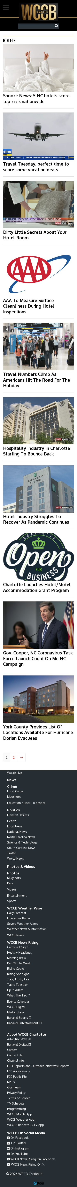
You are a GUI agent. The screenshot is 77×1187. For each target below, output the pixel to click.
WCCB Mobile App (19, 1114)
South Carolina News (21, 847)
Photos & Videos (21, 866)
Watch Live (14, 772)
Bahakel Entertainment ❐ (24, 1023)
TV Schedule (15, 1103)
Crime (12, 786)
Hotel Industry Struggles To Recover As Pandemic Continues (36, 519)
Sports (11, 901)
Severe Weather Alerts (22, 923)
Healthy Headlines (19, 952)
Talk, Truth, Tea (18, 979)
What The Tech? (18, 995)
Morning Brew (16, 958)
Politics (13, 810)
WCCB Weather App (20, 1119)
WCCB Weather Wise (24, 908)
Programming (16, 1109)
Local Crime (15, 791)
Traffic (11, 853)
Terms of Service (18, 1098)
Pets (10, 883)
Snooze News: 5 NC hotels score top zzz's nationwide (36, 98)
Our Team (14, 1087)
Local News (15, 826)
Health (11, 821)
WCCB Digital (16, 1007)
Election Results (18, 814)
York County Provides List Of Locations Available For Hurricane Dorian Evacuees (38, 732)
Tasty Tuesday (17, 984)
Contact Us (14, 1055)
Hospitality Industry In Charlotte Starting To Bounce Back (36, 450)
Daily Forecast (16, 913)
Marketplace (15, 1012)
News (11, 780)
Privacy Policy (16, 1092)
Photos (13, 873)
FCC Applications (18, 1071)
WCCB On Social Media (26, 1133)
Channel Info (15, 1060)
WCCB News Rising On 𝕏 (27, 1164)
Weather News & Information (27, 929)
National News (17, 831)
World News (15, 858)
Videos (11, 889)
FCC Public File (17, 1076)
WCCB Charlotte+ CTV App (25, 1125)
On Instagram (19, 1148)
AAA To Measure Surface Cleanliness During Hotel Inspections (28, 306)
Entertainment (17, 895)
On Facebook (19, 1137)
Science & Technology (22, 842)
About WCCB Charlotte (26, 1034)
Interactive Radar (18, 918)
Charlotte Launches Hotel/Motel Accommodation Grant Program (37, 587)
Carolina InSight (18, 947)
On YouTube (19, 1153)
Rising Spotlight (18, 974)
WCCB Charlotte (38, 12)
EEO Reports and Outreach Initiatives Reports (38, 1066)
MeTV (11, 1082)
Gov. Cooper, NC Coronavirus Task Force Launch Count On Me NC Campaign (38, 658)
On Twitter (18, 1143)
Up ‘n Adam (15, 990)
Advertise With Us (19, 1039)
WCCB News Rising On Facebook (32, 1159)
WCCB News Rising (22, 942)
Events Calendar (18, 1001)
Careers (12, 1050)
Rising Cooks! (16, 968)
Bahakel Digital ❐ (19, 1044)
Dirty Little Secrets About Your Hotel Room (35, 234)
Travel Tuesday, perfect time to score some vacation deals (36, 166)
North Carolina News (21, 837)
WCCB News (15, 935)
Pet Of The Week (19, 963)
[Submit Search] (57, 26)
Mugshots (14, 796)
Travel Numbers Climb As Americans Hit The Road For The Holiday (36, 379)
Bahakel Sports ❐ (19, 1017)
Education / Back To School (26, 803)
